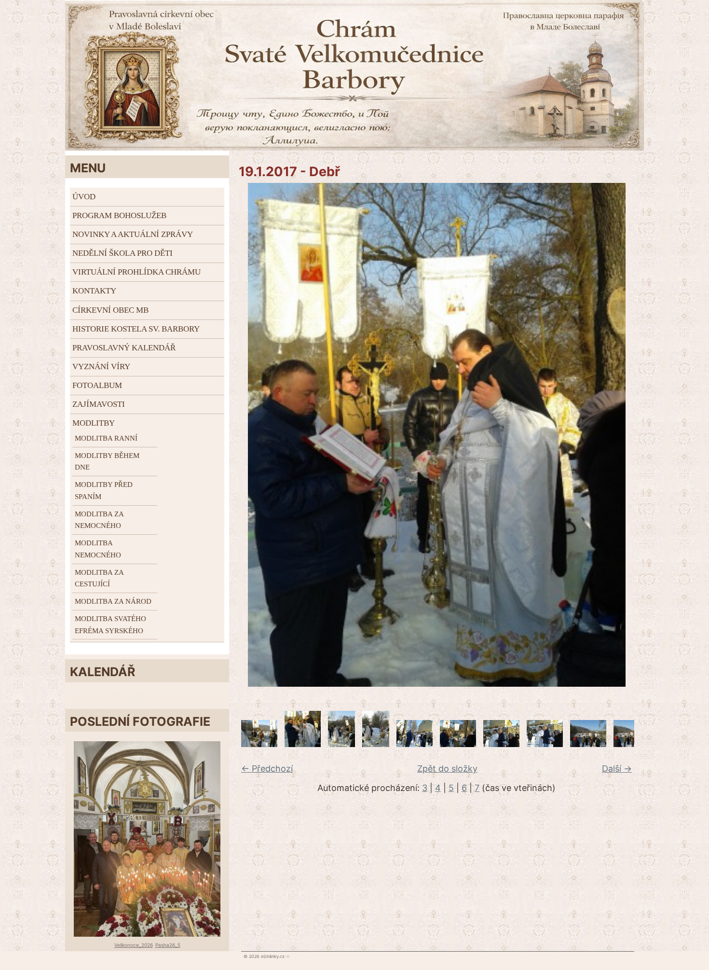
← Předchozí (267, 768)
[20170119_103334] (501, 744)
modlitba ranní (106, 438)
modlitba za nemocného (99, 520)
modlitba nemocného (98, 549)
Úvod (83, 196)
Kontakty (94, 290)
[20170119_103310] (458, 744)
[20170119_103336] (545, 744)
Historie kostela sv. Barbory (136, 328)
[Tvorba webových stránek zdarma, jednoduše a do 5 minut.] (288, 956)
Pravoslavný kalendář (124, 347)
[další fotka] (630, 435)
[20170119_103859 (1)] (259, 744)
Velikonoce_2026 (133, 945)
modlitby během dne (107, 461)
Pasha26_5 (167, 945)
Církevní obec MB (110, 310)
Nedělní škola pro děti (122, 253)
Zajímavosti (98, 404)
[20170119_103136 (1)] (375, 744)
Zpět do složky (447, 768)
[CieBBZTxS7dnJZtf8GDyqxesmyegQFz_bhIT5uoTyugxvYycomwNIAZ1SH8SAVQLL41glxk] (303, 744)
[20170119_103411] (588, 744)
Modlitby (93, 423)
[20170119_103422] (632, 744)
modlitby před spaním (104, 490)
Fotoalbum (97, 385)
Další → (617, 768)
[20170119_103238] (414, 744)
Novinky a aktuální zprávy (132, 234)
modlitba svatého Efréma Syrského (110, 625)
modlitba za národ (113, 601)
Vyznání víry (101, 366)
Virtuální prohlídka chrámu (136, 272)
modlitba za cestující (99, 578)
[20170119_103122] (341, 744)
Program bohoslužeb (119, 215)
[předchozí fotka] (242, 435)
